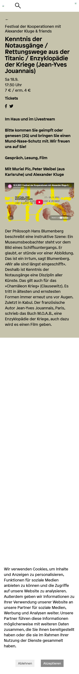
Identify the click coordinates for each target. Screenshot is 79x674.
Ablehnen (25, 663)
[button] (6, 106)
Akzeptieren (52, 663)
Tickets (11, 98)
